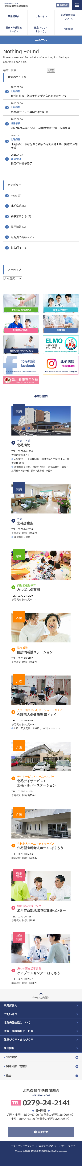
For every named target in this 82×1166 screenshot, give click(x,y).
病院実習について (48, 1146)
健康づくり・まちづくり (41, 29)
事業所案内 (13, 16)
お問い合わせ (62, 5)
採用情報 (68, 29)
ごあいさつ (41, 16)
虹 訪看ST (17, 247)
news (14, 195)
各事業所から (19, 216)
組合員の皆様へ (20, 237)
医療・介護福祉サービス (14, 29)
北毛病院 (16, 205)
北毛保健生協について (68, 17)
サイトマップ (68, 1146)
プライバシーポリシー (22, 1146)
